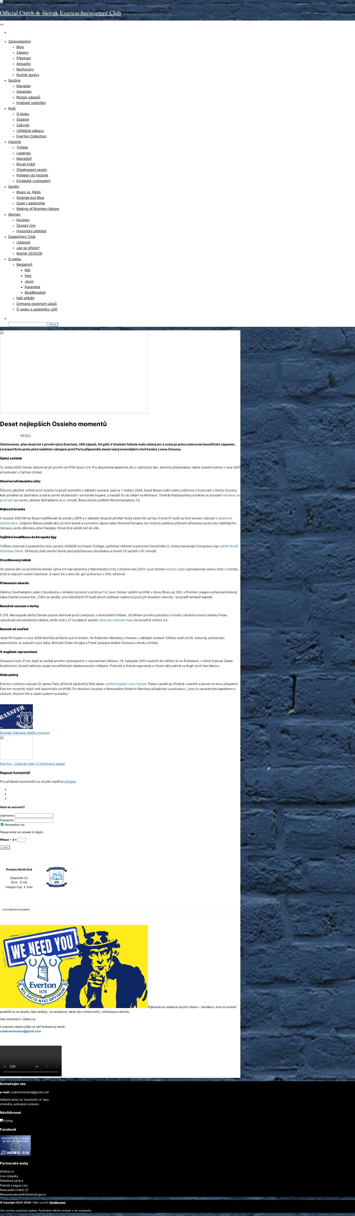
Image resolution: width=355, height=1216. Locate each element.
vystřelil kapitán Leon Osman (125, 684)
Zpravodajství (19, 41)
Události (23, 242)
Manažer (23, 86)
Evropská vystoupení (33, 181)
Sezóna (14, 80)
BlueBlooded (35, 292)
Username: (7, 815)
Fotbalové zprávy (11, 1180)
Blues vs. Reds (28, 192)
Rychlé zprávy (27, 75)
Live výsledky (9, 1176)
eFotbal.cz (7, 1171)
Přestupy (23, 58)
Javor (29, 281)
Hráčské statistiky (31, 103)
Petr (28, 276)
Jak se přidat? (28, 248)
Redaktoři (24, 265)
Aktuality (23, 64)
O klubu (22, 114)
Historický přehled (31, 231)
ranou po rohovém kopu (116, 620)
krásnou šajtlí (175, 569)
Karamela (32, 287)
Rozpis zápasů (28, 97)
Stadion (22, 119)
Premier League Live (14, 1185)
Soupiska (23, 91)
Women (14, 214)
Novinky (23, 220)
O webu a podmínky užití (36, 309)
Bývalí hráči (25, 164)
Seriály (13, 187)
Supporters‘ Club (22, 237)
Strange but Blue (30, 198)
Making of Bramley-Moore (37, 209)
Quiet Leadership (30, 203)
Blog (20, 47)
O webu (14, 259)
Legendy (23, 153)
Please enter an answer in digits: (21, 832)
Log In (12, 789)
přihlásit (70, 782)
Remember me (14, 824)
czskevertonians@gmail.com (20, 1031)
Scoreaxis (24, 909)
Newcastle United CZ (14, 1190)
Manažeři (24, 159)
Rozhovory (25, 69)
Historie (14, 142)
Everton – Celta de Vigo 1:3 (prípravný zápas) (32, 764)
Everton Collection (31, 136)
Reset (12, 798)
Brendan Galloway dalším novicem (25, 733)
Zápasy (22, 52)
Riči (27, 270)
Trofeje (22, 147)
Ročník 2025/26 (29, 253)
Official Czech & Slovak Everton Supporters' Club (60, 13)
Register (13, 794)
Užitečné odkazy (30, 131)
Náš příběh (25, 298)
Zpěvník (22, 125)
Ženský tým (26, 226)
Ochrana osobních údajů (36, 304)
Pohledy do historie (32, 175)
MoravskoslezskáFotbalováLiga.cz (23, 1194)
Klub (12, 108)
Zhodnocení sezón (31, 170)
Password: (7, 820)
